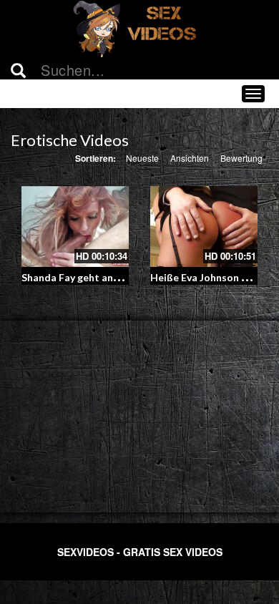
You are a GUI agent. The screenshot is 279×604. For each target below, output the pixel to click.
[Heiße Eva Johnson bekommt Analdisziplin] (204, 226)
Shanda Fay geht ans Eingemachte (101, 277)
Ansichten (189, 158)
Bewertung (241, 158)
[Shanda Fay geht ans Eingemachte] (75, 226)
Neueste (142, 158)
